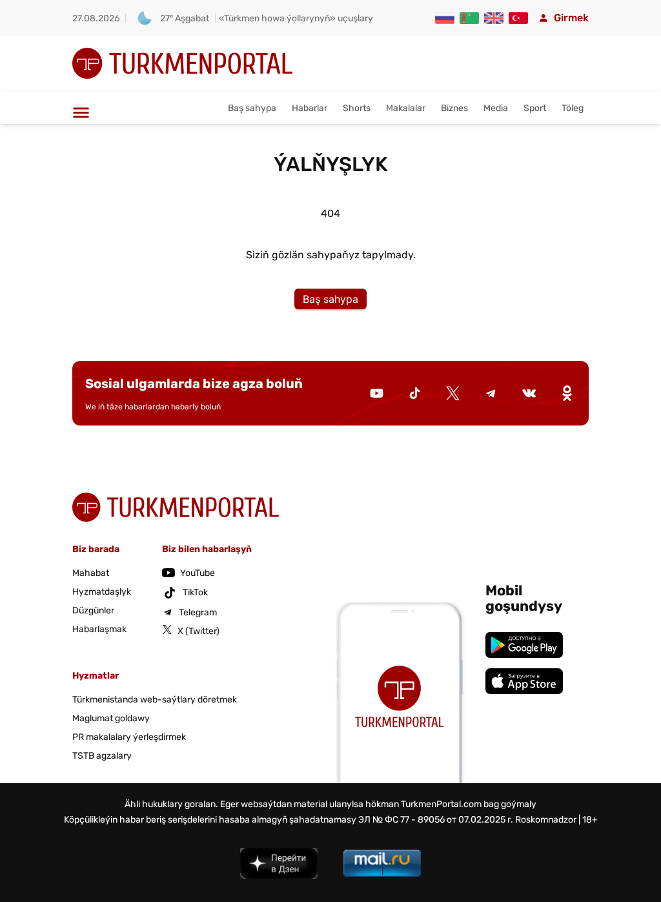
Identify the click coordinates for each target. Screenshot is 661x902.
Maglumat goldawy (111, 718)
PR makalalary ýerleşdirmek (129, 737)
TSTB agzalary (102, 755)
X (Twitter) (198, 631)
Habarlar (309, 108)
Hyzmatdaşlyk (101, 591)
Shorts (357, 108)
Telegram (198, 612)
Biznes (454, 108)
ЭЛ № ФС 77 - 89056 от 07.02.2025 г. (435, 819)
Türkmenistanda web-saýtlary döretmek (154, 699)
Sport (535, 108)
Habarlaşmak (99, 629)
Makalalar (405, 108)
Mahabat (90, 573)
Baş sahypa (252, 108)
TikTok (195, 592)
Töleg (573, 108)
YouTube (197, 573)
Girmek (571, 18)
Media (495, 108)
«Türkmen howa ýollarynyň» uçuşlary (296, 18)
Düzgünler (93, 610)
